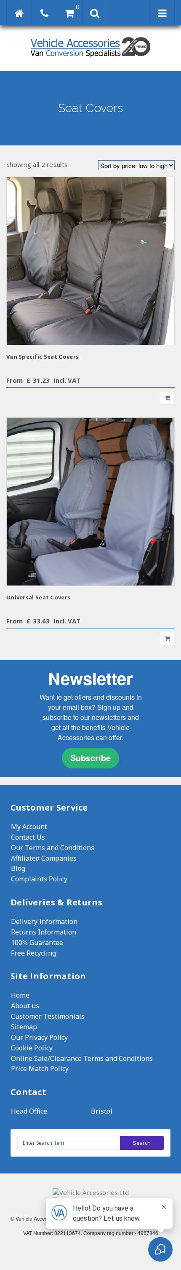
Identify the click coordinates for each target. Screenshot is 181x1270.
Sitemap (24, 1026)
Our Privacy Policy (39, 1037)
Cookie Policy (32, 1048)
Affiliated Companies (44, 858)
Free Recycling (33, 953)
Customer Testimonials (48, 1016)
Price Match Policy (40, 1068)
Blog (18, 868)
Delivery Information (44, 921)
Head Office (29, 1111)
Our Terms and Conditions (52, 847)
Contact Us (28, 837)
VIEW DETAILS (91, 260)
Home (20, 995)
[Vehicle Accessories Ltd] (90, 58)
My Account (29, 826)
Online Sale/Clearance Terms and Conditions (82, 1058)
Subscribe (90, 758)
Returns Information (43, 932)
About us (25, 1005)
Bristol (101, 1111)
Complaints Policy (39, 878)
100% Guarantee (37, 942)
